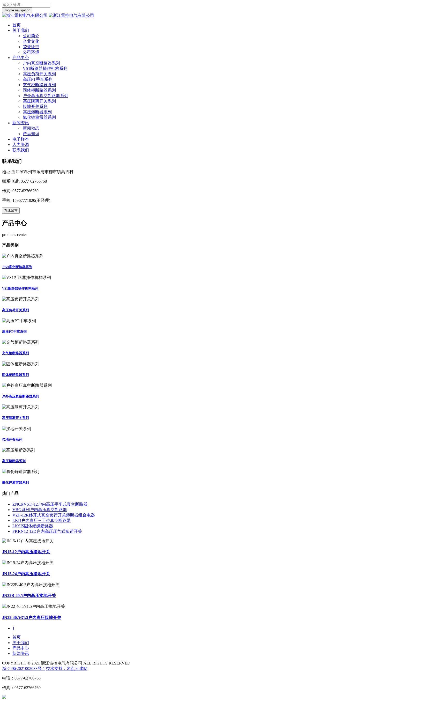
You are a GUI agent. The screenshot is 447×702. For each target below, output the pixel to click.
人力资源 (20, 144)
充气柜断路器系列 (39, 85)
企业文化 (31, 41)
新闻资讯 (20, 123)
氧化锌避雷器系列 (39, 117)
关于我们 (20, 30)
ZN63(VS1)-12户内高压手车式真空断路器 (49, 504)
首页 (16, 25)
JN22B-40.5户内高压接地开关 (29, 595)
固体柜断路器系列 (39, 90)
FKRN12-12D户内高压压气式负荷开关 (47, 531)
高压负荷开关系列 (39, 74)
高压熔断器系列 (37, 112)
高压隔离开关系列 (39, 101)
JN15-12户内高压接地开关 (26, 552)
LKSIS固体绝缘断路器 (32, 526)
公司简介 (31, 36)
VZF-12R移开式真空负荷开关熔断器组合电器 (53, 515)
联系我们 (20, 150)
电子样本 (20, 139)
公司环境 (31, 52)
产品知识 (31, 133)
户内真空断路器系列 (41, 63)
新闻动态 (31, 128)
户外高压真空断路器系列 (45, 95)
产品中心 (20, 57)
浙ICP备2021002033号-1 (23, 668)
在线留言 (11, 210)
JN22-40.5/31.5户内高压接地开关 (31, 617)
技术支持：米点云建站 (66, 668)
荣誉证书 (31, 47)
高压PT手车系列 (38, 79)
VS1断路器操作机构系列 (45, 68)
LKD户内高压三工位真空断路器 (41, 520)
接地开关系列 (35, 106)
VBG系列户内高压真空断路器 (39, 509)
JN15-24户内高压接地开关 (26, 574)
